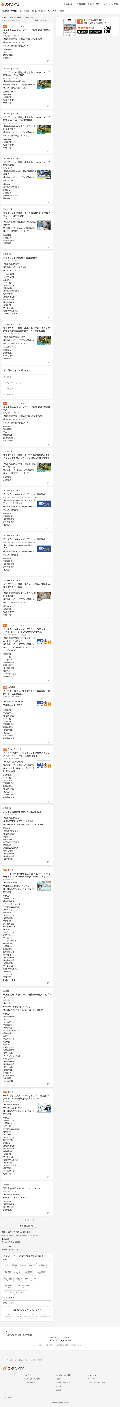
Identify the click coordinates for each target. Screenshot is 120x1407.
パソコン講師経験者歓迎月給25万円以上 (22, 812)
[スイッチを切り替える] (18, 20)
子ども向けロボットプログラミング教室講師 (24, 494)
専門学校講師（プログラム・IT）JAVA (21, 1188)
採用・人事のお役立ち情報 (96, 1382)
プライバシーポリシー (63, 1382)
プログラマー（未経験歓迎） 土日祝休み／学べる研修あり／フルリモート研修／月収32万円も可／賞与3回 (26, 877)
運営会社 (59, 1386)
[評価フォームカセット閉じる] (50, 1309)
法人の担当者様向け (30, 1382)
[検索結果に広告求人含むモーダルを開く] (7, 20)
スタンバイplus (93, 1379)
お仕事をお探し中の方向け (32, 1379)
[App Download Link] (82, 32)
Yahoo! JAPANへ (8, 1397)
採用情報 (59, 1390)
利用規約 (59, 1379)
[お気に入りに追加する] (48, 61)
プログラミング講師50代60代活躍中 (20, 258)
